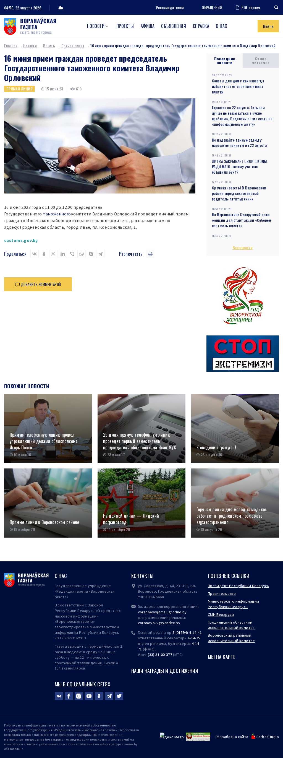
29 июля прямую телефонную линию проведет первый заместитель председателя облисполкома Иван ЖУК (139, 441)
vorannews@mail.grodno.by (162, 611)
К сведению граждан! (216, 447)
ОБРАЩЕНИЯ (212, 7)
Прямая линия (72, 45)
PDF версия (251, 7)
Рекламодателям (170, 7)
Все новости (243, 247)
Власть (49, 45)
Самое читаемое (260, 60)
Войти (268, 26)
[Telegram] (100, 254)
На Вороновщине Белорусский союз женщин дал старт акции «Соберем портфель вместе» (241, 220)
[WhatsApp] (81, 254)
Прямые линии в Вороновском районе (44, 522)
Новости (95, 26)
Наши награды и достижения (164, 670)
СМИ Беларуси (221, 614)
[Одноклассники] (44, 254)
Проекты (125, 26)
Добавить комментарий (41, 284)
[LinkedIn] (63, 254)
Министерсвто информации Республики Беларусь (233, 604)
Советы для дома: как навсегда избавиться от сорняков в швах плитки (238, 86)
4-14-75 (194, 637)
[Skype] (91, 254)
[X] (53, 254)
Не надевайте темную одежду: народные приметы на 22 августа (239, 142)
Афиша (147, 26)
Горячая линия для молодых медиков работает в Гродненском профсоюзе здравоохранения (231, 515)
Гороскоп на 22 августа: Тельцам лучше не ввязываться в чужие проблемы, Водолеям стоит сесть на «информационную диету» (242, 116)
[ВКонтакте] (34, 254)
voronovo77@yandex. (157, 622)
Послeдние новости (224, 60)
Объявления (173, 26)
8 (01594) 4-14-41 (187, 632)
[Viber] (72, 254)
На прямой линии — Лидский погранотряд (131, 519)
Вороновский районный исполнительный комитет (231, 638)
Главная (10, 45)
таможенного (57, 214)
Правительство (222, 593)
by (178, 622)
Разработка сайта (232, 736)
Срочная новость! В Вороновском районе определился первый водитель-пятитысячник (239, 193)
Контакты (142, 575)
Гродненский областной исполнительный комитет (231, 625)
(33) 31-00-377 (160, 654)
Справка (201, 26)
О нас (221, 26)
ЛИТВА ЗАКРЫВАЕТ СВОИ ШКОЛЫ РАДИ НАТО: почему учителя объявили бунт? (239, 166)
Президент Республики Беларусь (238, 585)
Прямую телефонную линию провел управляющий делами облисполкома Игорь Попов (44, 441)
